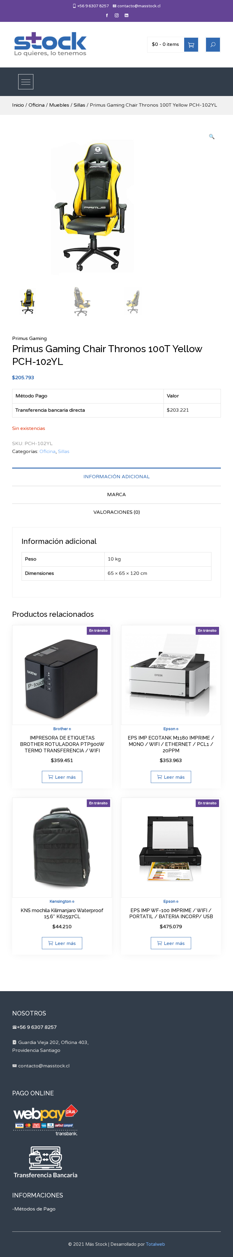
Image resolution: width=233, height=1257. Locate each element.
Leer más (65, 777)
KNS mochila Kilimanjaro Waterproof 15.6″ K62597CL (62, 914)
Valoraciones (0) (116, 512)
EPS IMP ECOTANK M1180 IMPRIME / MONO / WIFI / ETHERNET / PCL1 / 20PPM (171, 744)
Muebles (59, 105)
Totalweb (155, 1244)
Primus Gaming (29, 338)
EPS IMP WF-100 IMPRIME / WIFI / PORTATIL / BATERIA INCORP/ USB (171, 914)
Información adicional (116, 477)
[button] (212, 137)
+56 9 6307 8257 (92, 6)
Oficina (37, 105)
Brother (60, 728)
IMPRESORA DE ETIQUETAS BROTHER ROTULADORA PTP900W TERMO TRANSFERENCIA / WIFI (62, 744)
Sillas (79, 105)
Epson (169, 728)
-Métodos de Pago (34, 1209)
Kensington (60, 901)
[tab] (116, 477)
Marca (116, 495)
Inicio (18, 105)
